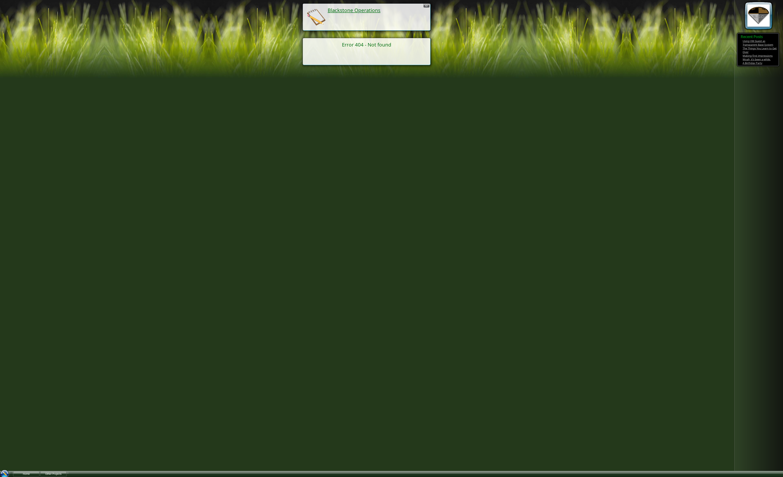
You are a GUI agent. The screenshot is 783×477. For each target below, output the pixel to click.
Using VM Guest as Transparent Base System (758, 42)
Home (26, 474)
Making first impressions (758, 56)
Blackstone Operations (354, 10)
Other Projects (53, 474)
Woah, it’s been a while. (757, 59)
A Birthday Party (752, 63)
